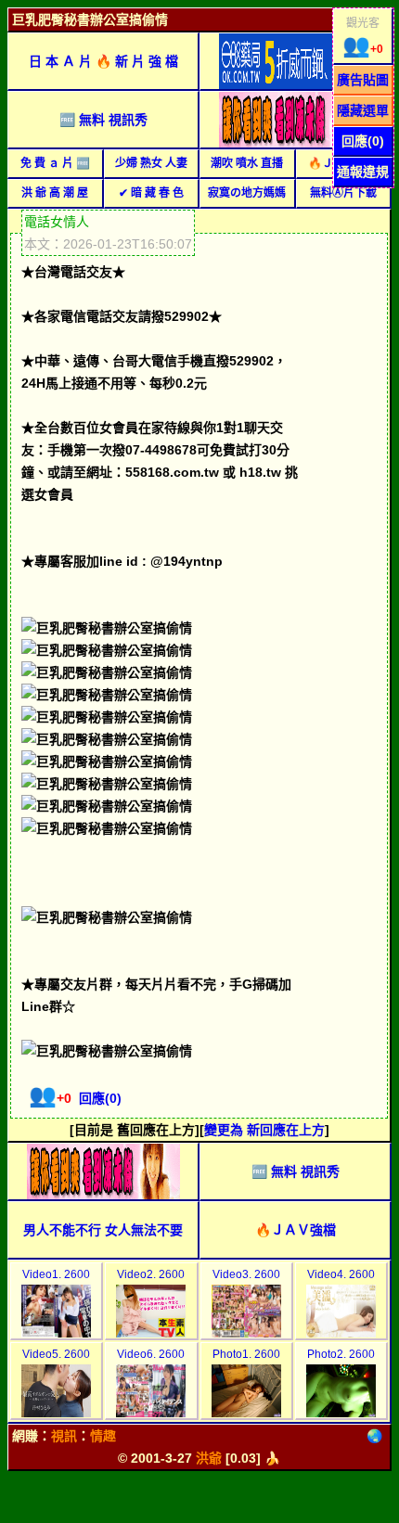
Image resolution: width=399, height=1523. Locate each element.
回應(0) (362, 141)
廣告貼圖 (363, 79)
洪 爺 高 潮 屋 (54, 192)
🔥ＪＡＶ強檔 (295, 1229)
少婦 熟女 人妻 (151, 163)
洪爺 (209, 1458)
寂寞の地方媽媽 (247, 192)
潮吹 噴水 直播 (247, 163)
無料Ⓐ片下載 (343, 192)
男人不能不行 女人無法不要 (103, 1229)
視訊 (64, 1435)
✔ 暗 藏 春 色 (151, 192)
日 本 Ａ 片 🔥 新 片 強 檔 (103, 61)
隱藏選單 (363, 110)
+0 (362, 49)
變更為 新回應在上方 (264, 1129)
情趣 (103, 1435)
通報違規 (363, 171)
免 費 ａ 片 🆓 (55, 163)
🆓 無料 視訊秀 (103, 119)
